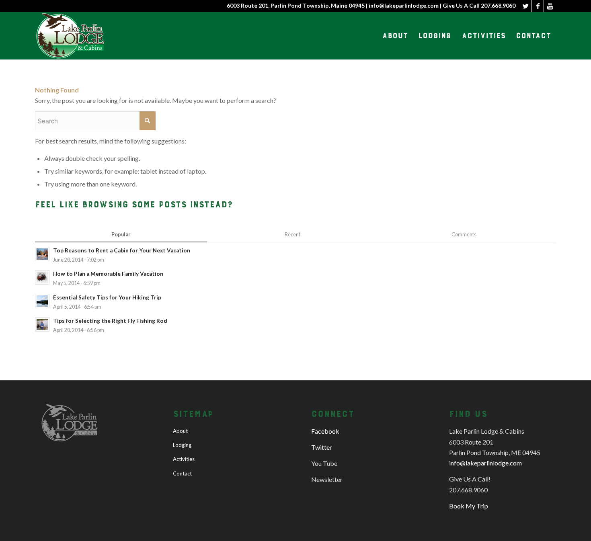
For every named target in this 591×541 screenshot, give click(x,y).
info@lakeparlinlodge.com (485, 463)
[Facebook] (538, 6)
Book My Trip (468, 506)
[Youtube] (550, 6)
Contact (182, 473)
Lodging (182, 445)
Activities (184, 459)
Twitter (321, 447)
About (180, 431)
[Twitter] (525, 6)
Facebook (325, 431)
